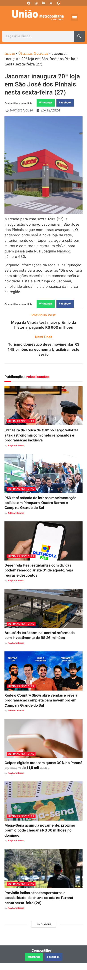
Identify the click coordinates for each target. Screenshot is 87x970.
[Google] (58, 3)
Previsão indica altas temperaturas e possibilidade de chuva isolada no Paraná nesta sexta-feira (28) (38, 897)
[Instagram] (36, 3)
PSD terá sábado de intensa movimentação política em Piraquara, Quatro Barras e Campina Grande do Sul (40, 502)
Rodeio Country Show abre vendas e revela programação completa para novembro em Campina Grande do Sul (40, 700)
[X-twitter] (51, 3)
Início (9, 53)
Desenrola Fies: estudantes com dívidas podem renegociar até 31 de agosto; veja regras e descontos (38, 570)
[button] (74, 17)
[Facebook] (29, 3)
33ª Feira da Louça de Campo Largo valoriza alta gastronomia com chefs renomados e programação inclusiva (41, 435)
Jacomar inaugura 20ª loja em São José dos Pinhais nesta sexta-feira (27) (42, 84)
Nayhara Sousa (16, 445)
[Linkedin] (43, 3)
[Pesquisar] (79, 36)
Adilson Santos (16, 513)
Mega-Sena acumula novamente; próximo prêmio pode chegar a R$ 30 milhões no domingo (39, 830)
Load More (43, 924)
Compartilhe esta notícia (18, 103)
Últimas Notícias (33, 53)
